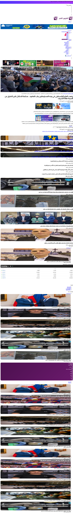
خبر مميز (70, 126)
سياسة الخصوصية (65, 31)
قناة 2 (66, 35)
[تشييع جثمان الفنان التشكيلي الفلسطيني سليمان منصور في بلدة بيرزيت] (36, 338)
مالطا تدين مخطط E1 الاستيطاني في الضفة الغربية (58, 139)
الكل (67, 41)
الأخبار (70, 40)
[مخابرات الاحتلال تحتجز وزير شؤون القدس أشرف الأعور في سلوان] (37, 240)
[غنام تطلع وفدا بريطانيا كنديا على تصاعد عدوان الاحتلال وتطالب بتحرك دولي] (37, 223)
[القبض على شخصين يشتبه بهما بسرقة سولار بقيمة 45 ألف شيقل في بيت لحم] (37, 190)
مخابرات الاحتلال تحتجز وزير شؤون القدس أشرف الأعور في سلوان (58, 243)
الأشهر (69, 381)
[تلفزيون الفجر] (58, 19)
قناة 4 (67, 37)
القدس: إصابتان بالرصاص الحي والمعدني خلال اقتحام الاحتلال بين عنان (58, 209)
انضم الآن (71, 3)
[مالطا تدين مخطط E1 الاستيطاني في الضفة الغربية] (36, 392)
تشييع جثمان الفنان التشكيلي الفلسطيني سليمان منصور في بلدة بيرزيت (52, 156)
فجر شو (66, 39)
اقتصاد (67, 49)
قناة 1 (66, 33)
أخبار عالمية (66, 44)
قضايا (67, 52)
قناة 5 (67, 38)
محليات (67, 46)
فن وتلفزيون (66, 51)
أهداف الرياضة (68, 47)
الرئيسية (69, 30)
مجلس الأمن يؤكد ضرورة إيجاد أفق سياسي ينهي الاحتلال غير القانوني (53, 151)
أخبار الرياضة (66, 42)
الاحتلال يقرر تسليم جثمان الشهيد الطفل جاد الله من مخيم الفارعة (54, 145)
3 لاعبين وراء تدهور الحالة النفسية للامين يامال (62, 468)
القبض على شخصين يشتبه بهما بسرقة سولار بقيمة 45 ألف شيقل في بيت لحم (56, 192)
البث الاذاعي (68, 55)
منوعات (67, 53)
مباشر (69, 32)
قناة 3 (67, 36)
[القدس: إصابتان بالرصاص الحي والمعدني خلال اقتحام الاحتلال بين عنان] (37, 206)
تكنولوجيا (66, 50)
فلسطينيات (66, 45)
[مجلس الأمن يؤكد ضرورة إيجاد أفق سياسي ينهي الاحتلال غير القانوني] (36, 327)
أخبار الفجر (66, 43)
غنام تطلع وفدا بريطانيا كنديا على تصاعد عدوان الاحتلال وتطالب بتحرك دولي (56, 226)
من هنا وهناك (68, 48)
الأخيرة (69, 382)
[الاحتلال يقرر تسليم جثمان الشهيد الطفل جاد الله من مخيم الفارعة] (36, 316)
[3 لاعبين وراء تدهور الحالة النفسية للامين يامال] (36, 403)
